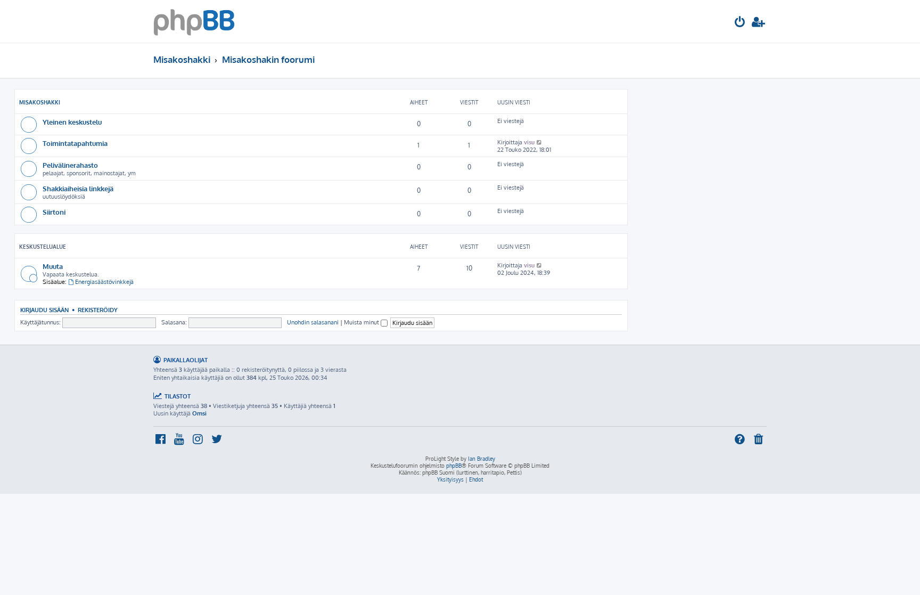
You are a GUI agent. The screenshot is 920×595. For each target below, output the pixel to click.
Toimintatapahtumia (75, 143)
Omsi (199, 413)
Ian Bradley (481, 458)
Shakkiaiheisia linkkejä (78, 188)
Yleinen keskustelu (72, 121)
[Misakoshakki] (194, 21)
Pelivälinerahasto (70, 164)
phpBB (454, 465)
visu (529, 142)
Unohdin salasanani (313, 322)
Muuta (53, 266)
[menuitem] (740, 23)
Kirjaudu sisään (44, 309)
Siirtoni (54, 211)
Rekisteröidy (98, 309)
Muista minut (362, 322)
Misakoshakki (39, 102)
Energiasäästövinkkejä (104, 282)
